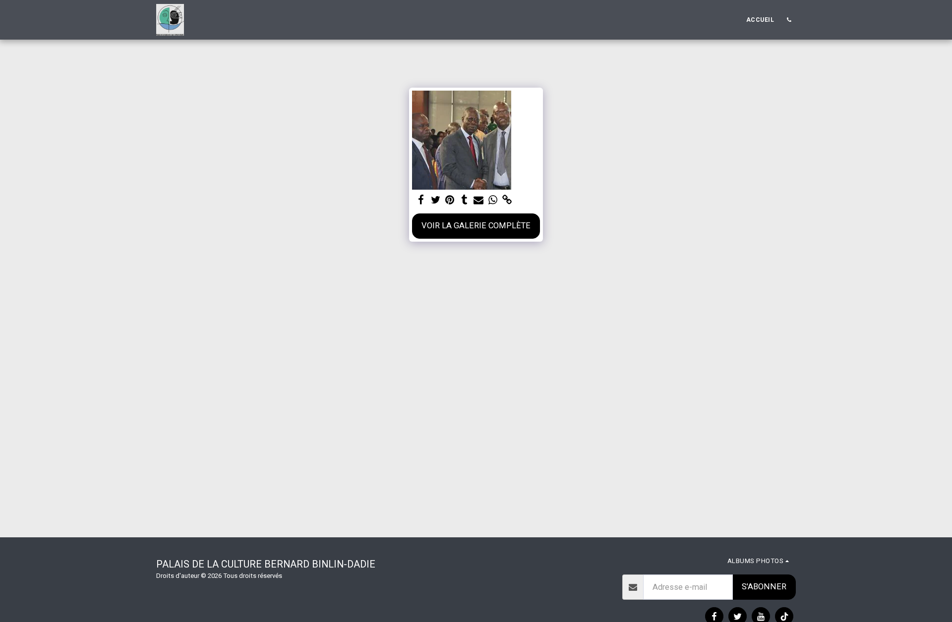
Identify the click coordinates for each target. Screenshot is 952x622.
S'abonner (764, 586)
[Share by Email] (479, 200)
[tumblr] (464, 200)
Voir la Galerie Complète (476, 225)
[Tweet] (435, 200)
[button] (788, 20)
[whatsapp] (492, 200)
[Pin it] (450, 200)
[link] (507, 200)
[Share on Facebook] (421, 200)
